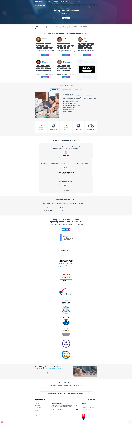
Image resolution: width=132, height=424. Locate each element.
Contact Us (66, 18)
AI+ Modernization (38, 407)
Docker (46, 45)
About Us (94, 5)
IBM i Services (51, 5)
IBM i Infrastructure (69, 5)
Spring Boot (90, 47)
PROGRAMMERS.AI (55, 1)
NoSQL (59, 68)
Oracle (88, 43)
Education (82, 5)
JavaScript (50, 70)
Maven (51, 47)
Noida (83, 412)
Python (68, 66)
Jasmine (46, 68)
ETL (66, 68)
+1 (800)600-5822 (85, 407)
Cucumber (47, 66)
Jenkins (38, 68)
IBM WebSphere (81, 45)
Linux (72, 45)
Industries (88, 5)
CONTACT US (37, 1)
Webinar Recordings (64, 1)
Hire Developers (37, 417)
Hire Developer (66, 229)
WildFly (38, 43)
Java (63, 70)
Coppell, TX (88, 409)
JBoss (46, 43)
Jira (45, 70)
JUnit (50, 43)
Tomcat (42, 43)
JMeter (38, 70)
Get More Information (41, 373)
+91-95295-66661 (92, 407)
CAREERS (49, 1)
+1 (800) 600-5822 (44, 1)
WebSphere (42, 45)
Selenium (42, 66)
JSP (67, 47)
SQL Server (64, 66)
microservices (39, 47)
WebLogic (67, 43)
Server (64, 45)
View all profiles (87, 70)
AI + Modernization (59, 5)
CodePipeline (45, 47)
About (36, 415)
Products (76, 5)
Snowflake (67, 70)
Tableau (59, 70)
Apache (68, 45)
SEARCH (96, 1)
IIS (58, 47)
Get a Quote (45, 54)
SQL (37, 45)
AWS (69, 68)
